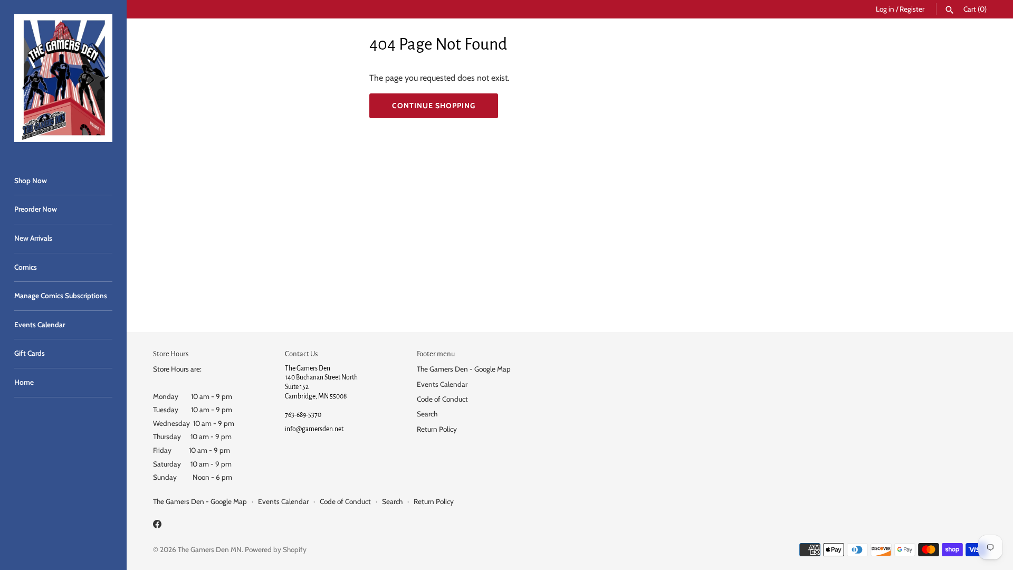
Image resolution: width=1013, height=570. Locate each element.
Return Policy (437, 429)
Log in (885, 9)
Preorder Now (35, 209)
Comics (25, 267)
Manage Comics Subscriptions (60, 295)
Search (427, 414)
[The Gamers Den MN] (63, 78)
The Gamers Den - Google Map (464, 369)
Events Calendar (39, 324)
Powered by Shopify (276, 549)
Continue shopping (433, 105)
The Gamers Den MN (210, 549)
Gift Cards (29, 353)
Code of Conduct (442, 399)
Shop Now (30, 180)
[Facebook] (157, 526)
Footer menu (436, 354)
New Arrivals (33, 238)
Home (24, 382)
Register (912, 9)
